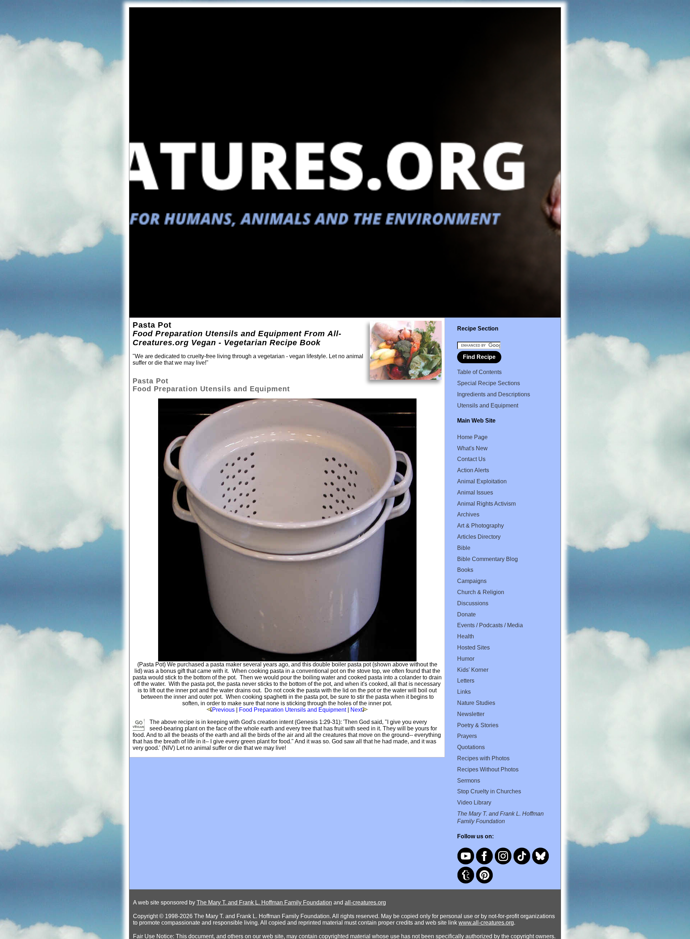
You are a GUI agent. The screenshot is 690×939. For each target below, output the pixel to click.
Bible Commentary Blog (487, 559)
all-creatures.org (365, 902)
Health (465, 636)
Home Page (472, 437)
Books (465, 570)
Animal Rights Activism (486, 504)
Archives (468, 514)
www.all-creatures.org (486, 923)
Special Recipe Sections (488, 383)
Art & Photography (480, 526)
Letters (465, 681)
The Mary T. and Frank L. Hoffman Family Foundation (264, 902)
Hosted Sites (473, 647)
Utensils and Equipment (487, 405)
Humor (465, 659)
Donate (466, 614)
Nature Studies (476, 703)
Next (356, 710)
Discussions (472, 603)
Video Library (474, 802)
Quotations (471, 747)
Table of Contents (479, 372)
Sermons (468, 781)
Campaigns (472, 581)
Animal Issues (475, 492)
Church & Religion (480, 592)
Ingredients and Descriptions (493, 394)
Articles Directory (479, 537)
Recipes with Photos (483, 758)
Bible (463, 548)
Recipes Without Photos (488, 769)
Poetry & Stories (477, 725)
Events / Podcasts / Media (490, 625)
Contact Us (471, 459)
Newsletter (470, 714)
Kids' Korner (472, 670)
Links (464, 692)
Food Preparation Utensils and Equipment (292, 710)
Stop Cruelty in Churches (489, 791)
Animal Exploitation (482, 481)
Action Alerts (473, 470)
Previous (223, 710)
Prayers (467, 736)
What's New (472, 448)
